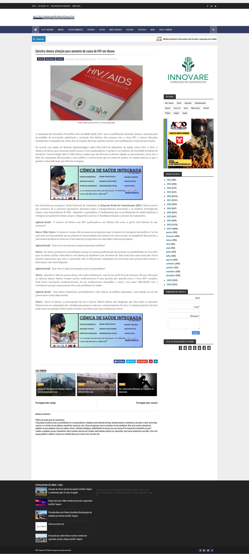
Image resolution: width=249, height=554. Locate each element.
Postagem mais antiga (45, 402)
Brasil (61, 29)
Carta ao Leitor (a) (56, 523)
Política (142, 29)
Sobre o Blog (76, 6)
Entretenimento (75, 29)
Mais (153, 29)
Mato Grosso (116, 29)
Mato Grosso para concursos (60, 6)
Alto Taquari (47, 29)
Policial (130, 29)
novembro (171, 271)
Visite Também (165, 29)
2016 (169, 196)
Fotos (102, 29)
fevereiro (170, 235)
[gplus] (211, 6)
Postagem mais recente (146, 402)
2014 (169, 187)
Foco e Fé (177, 108)
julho (168, 255)
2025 (169, 280)
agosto (169, 259)
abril (168, 243)
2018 (169, 204)
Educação (188, 103)
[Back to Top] (212, 550)
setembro (170, 263)
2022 (169, 220)
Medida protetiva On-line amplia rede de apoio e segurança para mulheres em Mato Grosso (185, 38)
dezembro (171, 275)
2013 (169, 183)
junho (169, 251)
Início (34, 6)
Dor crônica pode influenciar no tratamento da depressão (136, 390)
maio (168, 247)
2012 (169, 179)
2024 (169, 228)
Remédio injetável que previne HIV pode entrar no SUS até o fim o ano (96, 390)
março (169, 239)
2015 (169, 191)
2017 (169, 200)
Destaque (50, 59)
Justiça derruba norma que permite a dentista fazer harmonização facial (55, 390)
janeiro (169, 232)
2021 (169, 216)
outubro (170, 267)
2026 (169, 284)
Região (176, 113)
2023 (169, 224)
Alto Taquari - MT (43, 6)
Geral (186, 108)
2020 (169, 212)
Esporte (91, 29)
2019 (169, 208)
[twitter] (215, 6)
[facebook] (207, 6)
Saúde (60, 59)
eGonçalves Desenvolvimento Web (61, 550)
